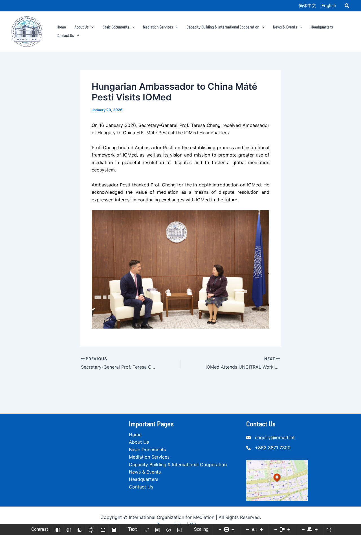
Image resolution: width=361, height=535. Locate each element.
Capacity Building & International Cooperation (178, 464)
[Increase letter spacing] (316, 529)
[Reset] (328, 529)
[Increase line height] (289, 529)
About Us (139, 442)
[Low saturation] (103, 529)
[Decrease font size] (247, 529)
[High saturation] (114, 529)
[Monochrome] (68, 529)
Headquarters (143, 479)
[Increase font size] (261, 529)
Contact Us (141, 487)
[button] (347, 6)
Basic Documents (147, 449)
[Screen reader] (168, 529)
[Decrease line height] (276, 529)
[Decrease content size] (220, 529)
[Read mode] (179, 529)
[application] (91, 27)
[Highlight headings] (157, 529)
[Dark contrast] (79, 529)
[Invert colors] (57, 529)
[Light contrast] (91, 529)
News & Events (145, 472)
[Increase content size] (233, 529)
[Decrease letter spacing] (303, 529)
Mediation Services (149, 457)
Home (135, 434)
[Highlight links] (146, 529)
